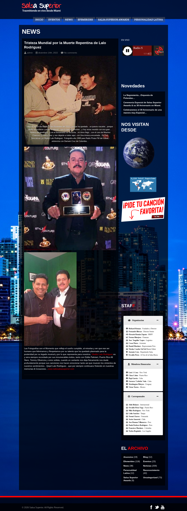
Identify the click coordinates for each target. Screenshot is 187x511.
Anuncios (128, 457)
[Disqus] (143, 260)
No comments (70, 53)
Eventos (54, 19)
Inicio (39, 19)
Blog (145, 457)
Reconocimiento (151, 470)
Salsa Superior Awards (113, 19)
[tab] (143, 320)
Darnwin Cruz (70, 141)
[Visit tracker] (143, 191)
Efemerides (85, 19)
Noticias (147, 466)
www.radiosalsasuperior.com (61, 369)
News (69, 19)
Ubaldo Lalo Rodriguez (53, 138)
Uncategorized (150, 477)
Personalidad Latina (148, 19)
